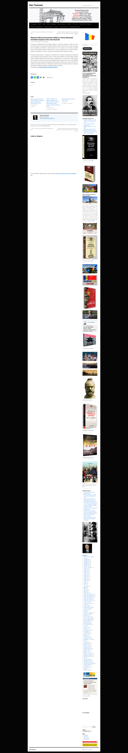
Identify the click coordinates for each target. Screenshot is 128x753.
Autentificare (86, 735)
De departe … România (88, 612)
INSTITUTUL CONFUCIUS (36, 27)
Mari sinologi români (87, 638)
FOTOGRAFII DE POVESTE (85, 24)
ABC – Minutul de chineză (88, 556)
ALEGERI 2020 (86, 563)
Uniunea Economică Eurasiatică (89, 663)
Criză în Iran (86, 610)
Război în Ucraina (87, 646)
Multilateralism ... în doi (64, 124)
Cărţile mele (86, 590)
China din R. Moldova (51, 24)
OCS (84, 640)
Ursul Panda (86, 665)
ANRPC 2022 (86, 575)
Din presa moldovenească (88, 618)
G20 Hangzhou (86, 631)
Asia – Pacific (86, 586)
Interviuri (85, 635)
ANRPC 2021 (86, 574)
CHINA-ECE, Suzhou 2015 (89, 600)
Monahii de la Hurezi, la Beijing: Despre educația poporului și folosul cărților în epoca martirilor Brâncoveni (90, 512)
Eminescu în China (87, 623)
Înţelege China (56, 124)
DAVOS (85, 611)
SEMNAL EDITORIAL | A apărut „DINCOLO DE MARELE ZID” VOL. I (90, 496)
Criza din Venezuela (87, 608)
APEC (85, 582)
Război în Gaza (86, 644)
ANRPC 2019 (86, 571)
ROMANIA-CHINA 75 (88, 656)
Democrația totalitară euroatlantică (89, 129)
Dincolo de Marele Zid (88, 620)
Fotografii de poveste (87, 630)
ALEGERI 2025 (86, 566)
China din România (61, 24)
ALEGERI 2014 (86, 559)
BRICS (85, 588)
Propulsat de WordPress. (88, 749)
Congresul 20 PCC (87, 606)
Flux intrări (86, 736)
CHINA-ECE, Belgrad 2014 (89, 594)
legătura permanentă (45, 125)
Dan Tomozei (36, 5)
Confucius (85, 604)
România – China (87, 652)
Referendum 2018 (87, 647)
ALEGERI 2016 (86, 560)
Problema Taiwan (72, 124)
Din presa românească (87, 619)
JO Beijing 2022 (86, 636)
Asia (84, 584)
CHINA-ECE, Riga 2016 (88, 598)
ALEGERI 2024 (86, 564)
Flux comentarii (86, 737)
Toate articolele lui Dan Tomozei (47, 118)
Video (85, 668)
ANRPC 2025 (86, 579)
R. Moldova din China (48, 27)
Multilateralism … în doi (88, 639)
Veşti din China (34, 125)
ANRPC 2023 (86, 576)
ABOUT (39, 24)
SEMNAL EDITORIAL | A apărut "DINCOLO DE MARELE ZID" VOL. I (90, 121)
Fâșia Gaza (86, 628)
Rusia (85, 657)
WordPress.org (86, 739)
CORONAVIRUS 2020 (88, 607)
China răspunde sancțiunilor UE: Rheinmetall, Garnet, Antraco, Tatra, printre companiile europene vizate (90, 500)
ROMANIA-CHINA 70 (88, 655)
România (56, 27)
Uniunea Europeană (87, 664)
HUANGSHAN (86, 632)
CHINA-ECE (86, 592)
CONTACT (69, 24)
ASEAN (85, 583)
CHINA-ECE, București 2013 (89, 595)
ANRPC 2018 (86, 570)
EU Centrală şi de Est (87, 624)
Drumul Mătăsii (86, 622)
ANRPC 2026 (86, 580)
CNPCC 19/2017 (87, 602)
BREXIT (85, 587)
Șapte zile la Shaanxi (87, 659)
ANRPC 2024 (86, 578)
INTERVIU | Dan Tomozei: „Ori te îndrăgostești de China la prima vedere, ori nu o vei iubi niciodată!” (90, 132)
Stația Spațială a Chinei (88, 661)
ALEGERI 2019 (86, 562)
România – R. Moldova (88, 653)
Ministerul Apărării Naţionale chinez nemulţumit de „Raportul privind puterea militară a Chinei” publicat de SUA (67, 33)
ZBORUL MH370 (87, 669)
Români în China (87, 649)
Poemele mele (86, 642)
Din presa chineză (49, 124)
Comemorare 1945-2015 (88, 603)
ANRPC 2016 (86, 568)
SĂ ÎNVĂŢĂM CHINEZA (74, 27)
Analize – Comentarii (87, 567)
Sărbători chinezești (87, 660)
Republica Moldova (87, 648)
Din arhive (85, 615)
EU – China (75, 24)
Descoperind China (87, 614)
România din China (64, 27)
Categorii (85, 555)
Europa (85, 626)
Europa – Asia (86, 627)
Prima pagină (33, 24)
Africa (85, 558)
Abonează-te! (87, 48)
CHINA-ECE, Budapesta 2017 (89, 596)
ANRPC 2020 (86, 572)
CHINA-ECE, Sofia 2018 (88, 599)
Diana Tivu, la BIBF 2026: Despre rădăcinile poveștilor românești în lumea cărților (90, 519)
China (44, 24)
